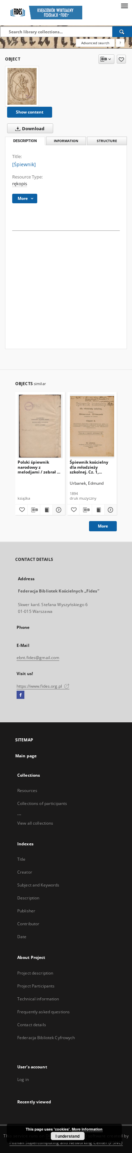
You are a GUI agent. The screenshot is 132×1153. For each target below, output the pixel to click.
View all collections (35, 823)
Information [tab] (66, 141)
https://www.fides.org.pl (40, 686)
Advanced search (95, 42)
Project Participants (35, 986)
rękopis (19, 184)
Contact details (31, 1025)
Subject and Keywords (38, 885)
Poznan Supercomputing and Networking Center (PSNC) (66, 1143)
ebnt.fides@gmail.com (38, 657)
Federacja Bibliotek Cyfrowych (46, 1037)
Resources (27, 790)
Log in (23, 1079)
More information (87, 1129)
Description (28, 898)
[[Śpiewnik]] (22, 86)
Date (21, 937)
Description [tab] (25, 141)
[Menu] (124, 5)
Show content (29, 112)
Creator (24, 872)
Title (21, 859)
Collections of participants (42, 803)
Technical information (38, 999)
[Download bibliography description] (34, 509)
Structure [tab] (107, 141)
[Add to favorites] (121, 59)
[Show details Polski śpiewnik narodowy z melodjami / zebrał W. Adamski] (58, 509)
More (103, 526)
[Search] (122, 31)
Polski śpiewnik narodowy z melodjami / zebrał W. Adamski (40, 467)
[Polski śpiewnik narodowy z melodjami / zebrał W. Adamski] (40, 426)
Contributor (28, 924)
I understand (68, 1136)
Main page (26, 756)
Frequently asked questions (43, 1012)
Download (32, 129)
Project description (35, 973)
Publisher (26, 911)
